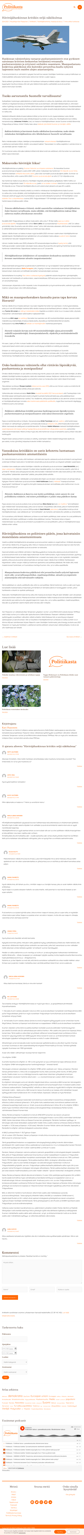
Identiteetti (70, 1396)
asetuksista (22, 1533)
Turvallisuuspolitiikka (23, 1406)
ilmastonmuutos (18, 1399)
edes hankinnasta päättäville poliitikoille (41, 401)
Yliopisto (27, 1409)
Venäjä (5, 1408)
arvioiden (47, 183)
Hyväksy (60, 1532)
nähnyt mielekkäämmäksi (29, 311)
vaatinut (61, 421)
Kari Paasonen (23, 21)
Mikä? (14, 1494)
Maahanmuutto (42, 1399)
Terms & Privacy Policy (13, 1515)
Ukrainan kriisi (46, 1406)
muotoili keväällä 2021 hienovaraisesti (49, 393)
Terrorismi (5, 1406)
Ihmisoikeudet (6, 1399)
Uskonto (63, 1406)
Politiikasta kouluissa (13, 1513)
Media (52, 1399)
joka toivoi (54, 509)
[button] (74, 7)
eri (43, 183)
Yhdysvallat (15, 1408)
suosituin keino (64, 236)
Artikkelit (33, 21)
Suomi (46, 1402)
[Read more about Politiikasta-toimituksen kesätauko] (21, 696)
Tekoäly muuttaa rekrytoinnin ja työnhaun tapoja (21, 675)
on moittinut (62, 504)
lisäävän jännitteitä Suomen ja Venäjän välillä (54, 124)
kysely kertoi (63, 243)
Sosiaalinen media (30, 1403)
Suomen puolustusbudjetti (41, 176)
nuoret (58, 1399)
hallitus (59, 1396)
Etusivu (13, 1492)
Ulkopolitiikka (56, 1406)
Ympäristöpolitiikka (37, 1409)
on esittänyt (23, 318)
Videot (13, 1500)
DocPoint (26, 1396)
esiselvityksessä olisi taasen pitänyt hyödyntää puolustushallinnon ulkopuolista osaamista (34, 429)
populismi (70, 1399)
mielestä (57, 481)
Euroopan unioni (39, 1396)
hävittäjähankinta (43, 21)
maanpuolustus (56, 21)
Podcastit (13, 1505)
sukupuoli (39, 1403)
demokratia (15, 1395)
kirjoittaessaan (62, 223)
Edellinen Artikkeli (9, 637)
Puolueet (5, 1403)
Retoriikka (19, 1402)
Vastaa (79, 766)
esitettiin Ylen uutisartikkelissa (12, 198)
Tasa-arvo (70, 1403)
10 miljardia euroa (30, 183)
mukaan (54, 183)
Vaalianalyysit (72, 1406)
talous (53, 1403)
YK (22, 1409)
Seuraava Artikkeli (74, 637)
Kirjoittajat (13, 1510)
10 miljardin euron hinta (68, 171)
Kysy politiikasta (30, 1399)
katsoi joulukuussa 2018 (40, 386)
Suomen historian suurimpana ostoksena (38, 168)
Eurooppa (52, 1396)
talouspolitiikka (61, 1403)
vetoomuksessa (50, 141)
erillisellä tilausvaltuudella (25, 173)
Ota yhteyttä (70, 1494)
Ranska (11, 1403)
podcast (62, 1399)
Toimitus (14, 1508)
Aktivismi (4, 1396)
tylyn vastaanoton (8, 469)
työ (41, 1406)
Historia (64, 1396)
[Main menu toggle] (80, 7)
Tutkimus (36, 1406)
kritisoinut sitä (52, 424)
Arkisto (13, 1497)
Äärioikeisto (47, 1409)
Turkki (11, 1406)
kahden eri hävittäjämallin (36, 323)
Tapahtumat (13, 1502)
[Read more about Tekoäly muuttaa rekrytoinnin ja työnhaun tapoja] (21, 661)
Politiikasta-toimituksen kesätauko (15, 709)
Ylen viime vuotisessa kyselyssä (33, 275)
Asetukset (73, 1532)
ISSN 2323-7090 (29, 1528)
